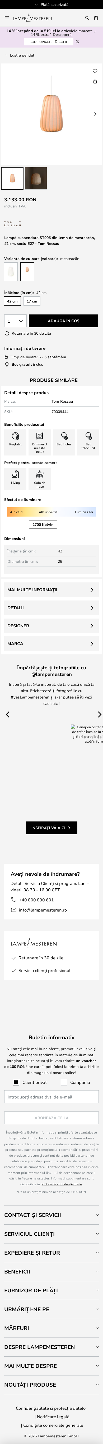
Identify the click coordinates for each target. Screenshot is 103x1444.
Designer (18, 626)
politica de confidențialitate (61, 1184)
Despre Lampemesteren (39, 1347)
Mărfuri (16, 1328)
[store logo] (35, 18)
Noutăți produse (30, 1384)
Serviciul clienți (29, 1233)
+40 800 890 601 (36, 899)
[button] (12, 178)
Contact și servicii (32, 1215)
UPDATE (49, 42)
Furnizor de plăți (31, 1290)
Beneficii (17, 1271)
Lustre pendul (22, 55)
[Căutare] (87, 18)
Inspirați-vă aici (48, 827)
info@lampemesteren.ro (43, 910)
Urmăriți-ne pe (26, 1309)
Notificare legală (53, 1416)
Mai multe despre (30, 1365)
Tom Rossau (62, 401)
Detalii (15, 608)
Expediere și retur (32, 1252)
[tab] (51, 1215)
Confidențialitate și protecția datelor (51, 1408)
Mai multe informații (32, 590)
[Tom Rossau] (30, 224)
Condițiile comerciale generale (53, 1425)
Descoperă (62, 34)
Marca (15, 643)
